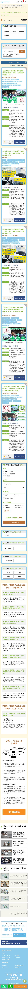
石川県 (2, 7)
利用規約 (4, 965)
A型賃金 (16, 54)
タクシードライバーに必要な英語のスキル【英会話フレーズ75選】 (18, 891)
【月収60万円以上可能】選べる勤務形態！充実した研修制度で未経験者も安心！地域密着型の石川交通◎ (13, 389)
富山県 (8, 573)
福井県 (8, 577)
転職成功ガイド (6, 957)
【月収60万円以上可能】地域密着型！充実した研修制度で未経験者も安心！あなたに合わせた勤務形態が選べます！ (13, 310)
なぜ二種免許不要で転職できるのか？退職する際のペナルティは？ (18, 898)
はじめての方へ (6, 955)
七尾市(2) (14, 31)
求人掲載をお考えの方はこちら (11, 942)
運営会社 (17, 967)
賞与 (7, 54)
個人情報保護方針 (19, 965)
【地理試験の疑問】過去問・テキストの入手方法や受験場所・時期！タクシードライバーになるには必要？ (18, 884)
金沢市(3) (6, 31)
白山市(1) (21, 31)
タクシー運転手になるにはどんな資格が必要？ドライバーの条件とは (18, 876)
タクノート (17, 957)
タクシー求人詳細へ (20, 142)
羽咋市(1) (6, 35)
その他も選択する (6, 510)
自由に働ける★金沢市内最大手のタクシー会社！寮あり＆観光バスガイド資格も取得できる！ (13, 153)
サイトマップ (5, 967)
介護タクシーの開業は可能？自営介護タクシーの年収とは (18, 913)
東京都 (19, 577)
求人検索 (17, 955)
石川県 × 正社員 (8, 560)
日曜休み (11, 54)
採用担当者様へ (6, 959)
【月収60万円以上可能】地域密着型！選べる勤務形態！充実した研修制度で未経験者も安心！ (13, 73)
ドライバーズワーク (7, 950)
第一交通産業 (8, 548)
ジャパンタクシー (7, 55)
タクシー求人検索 (18, 5)
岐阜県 (19, 573)
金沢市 (7, 535)
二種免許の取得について (15, 906)
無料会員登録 (14, 811)
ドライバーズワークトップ (7, 5)
